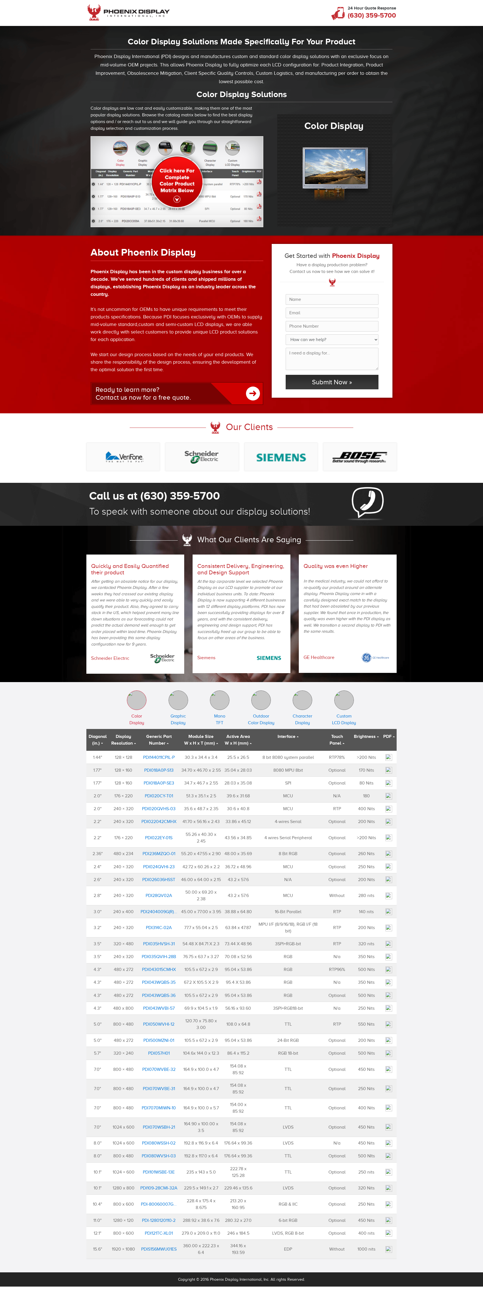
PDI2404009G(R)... (159, 911)
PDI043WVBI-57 (159, 1008)
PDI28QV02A (159, 895)
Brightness (365, 736)
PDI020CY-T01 (159, 795)
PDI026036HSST (158, 879)
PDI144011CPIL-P (159, 757)
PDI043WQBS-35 (159, 982)
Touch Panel (336, 740)
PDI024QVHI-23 (159, 866)
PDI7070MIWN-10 (159, 1107)
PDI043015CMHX (159, 969)
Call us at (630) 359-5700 (154, 496)
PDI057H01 (159, 1053)
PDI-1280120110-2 (159, 1220)
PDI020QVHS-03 (159, 808)
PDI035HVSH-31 (159, 943)
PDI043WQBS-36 (159, 995)
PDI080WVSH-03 (159, 1155)
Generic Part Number (159, 740)
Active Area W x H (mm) (237, 740)
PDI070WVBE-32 (159, 1069)
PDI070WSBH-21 (159, 1127)
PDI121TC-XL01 (159, 1233)
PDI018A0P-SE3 (159, 783)
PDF (387, 736)
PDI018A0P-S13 (159, 770)
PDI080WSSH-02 (159, 1143)
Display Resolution (122, 740)
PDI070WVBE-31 (159, 1088)
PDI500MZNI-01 (158, 1040)
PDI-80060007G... (159, 1204)
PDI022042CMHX (158, 821)
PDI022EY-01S (158, 837)
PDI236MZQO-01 (159, 853)
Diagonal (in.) (98, 740)
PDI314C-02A (159, 927)
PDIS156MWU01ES (159, 1249)
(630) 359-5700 (372, 15)
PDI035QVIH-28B (159, 956)
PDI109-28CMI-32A (158, 1188)
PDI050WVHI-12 (158, 1024)
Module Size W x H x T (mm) (199, 740)
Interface (286, 736)
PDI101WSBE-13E (159, 1172)
